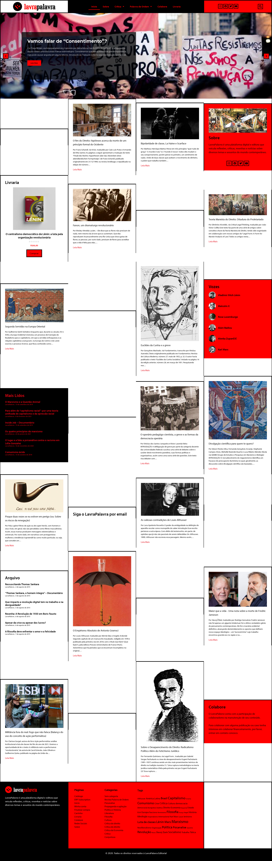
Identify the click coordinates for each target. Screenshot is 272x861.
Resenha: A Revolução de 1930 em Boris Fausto (30, 613)
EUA (139, 812)
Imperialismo (153, 816)
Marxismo (180, 821)
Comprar (34, 253)
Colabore (162, 6)
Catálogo (78, 796)
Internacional (163, 816)
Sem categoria (111, 796)
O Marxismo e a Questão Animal (22, 401)
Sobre (106, 6)
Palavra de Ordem (139, 6)
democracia (181, 803)
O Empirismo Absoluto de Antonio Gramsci (95, 630)
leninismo (188, 816)
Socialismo (174, 832)
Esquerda (184, 808)
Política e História (113, 809)
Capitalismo (176, 798)
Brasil (164, 798)
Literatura (109, 813)
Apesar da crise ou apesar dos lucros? (25, 622)
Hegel (186, 812)
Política (167, 827)
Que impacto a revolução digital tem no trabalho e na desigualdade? (34, 603)
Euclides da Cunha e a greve (156, 345)
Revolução (144, 832)
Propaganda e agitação (116, 806)
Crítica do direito (112, 823)
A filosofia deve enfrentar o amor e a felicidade (30, 631)
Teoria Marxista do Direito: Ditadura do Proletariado (236, 219)
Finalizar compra (82, 809)
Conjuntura (110, 837)
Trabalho (185, 832)
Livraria (177, 6)
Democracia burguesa (146, 807)
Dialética (159, 808)
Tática (193, 832)
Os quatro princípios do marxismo (23, 431)
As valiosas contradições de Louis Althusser (164, 520)
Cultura (108, 820)
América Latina (153, 798)
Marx (167, 822)
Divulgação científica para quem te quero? (231, 443)
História (192, 812)
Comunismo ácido (15, 452)
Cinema (188, 799)
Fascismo (153, 812)
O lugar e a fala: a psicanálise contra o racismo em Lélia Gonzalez (32, 442)
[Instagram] (220, 6)
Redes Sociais (80, 823)
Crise (157, 803)
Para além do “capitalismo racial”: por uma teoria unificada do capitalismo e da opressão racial (31, 412)
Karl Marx (174, 816)
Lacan (181, 816)
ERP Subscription (82, 799)
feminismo (162, 812)
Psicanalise (179, 827)
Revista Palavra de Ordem (117, 799)
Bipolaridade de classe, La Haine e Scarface (163, 143)
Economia (175, 807)
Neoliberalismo (144, 827)
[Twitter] (231, 6)
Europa (145, 812)
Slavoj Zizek (162, 832)
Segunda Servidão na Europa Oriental (25, 326)
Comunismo (145, 803)
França (181, 812)
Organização (156, 828)
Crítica (118, 6)
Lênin (160, 822)
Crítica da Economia (114, 830)
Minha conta (80, 806)
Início (94, 6)
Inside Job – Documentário (19, 422)
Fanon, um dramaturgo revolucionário (93, 225)
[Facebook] (225, 6)
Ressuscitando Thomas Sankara (22, 584)
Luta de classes (146, 822)
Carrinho (78, 813)
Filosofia (108, 816)
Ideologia (142, 816)
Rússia (154, 832)
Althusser (141, 798)
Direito (166, 807)
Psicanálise (110, 803)
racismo (190, 828)
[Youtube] (236, 6)
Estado (191, 807)
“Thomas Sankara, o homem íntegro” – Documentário (34, 593)
